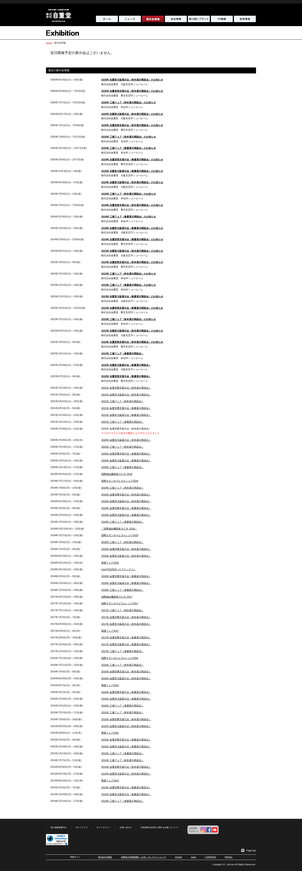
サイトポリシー (104, 827)
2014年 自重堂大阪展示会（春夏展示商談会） (126, 794)
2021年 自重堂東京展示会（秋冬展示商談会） (126, 387)
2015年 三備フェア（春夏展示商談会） (122, 753)
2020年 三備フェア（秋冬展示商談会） (122, 446)
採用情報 (245, 19)
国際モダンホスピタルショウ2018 (119, 535)
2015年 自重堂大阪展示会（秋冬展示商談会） (126, 726)
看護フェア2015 (110, 732)
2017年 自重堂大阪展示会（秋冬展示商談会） (126, 624)
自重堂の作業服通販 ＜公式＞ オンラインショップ (143, 857)
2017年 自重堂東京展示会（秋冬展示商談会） (126, 617)
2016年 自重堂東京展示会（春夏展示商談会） (126, 692)
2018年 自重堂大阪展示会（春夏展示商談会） (126, 583)
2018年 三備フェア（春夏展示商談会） (122, 590)
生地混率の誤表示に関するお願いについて (159, 827)
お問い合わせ (126, 827)
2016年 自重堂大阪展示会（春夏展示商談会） (126, 698)
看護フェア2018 (110, 562)
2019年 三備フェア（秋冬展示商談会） (122, 487)
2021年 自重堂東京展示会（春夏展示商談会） (126, 408)
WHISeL (229, 857)
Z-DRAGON (210, 857)
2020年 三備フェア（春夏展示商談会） (122, 467)
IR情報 (222, 19)
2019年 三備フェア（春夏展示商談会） (122, 521)
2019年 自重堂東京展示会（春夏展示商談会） (126, 508)
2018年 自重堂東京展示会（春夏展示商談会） (126, 576)
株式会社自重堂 (105, 857)
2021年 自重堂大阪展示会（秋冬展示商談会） (126, 394)
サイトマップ (82, 827)
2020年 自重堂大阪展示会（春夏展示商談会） (126, 460)
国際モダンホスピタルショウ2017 (119, 603)
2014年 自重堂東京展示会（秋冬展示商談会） (126, 766)
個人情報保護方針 (59, 827)
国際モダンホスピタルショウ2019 (119, 481)
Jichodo (178, 857)
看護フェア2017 (110, 630)
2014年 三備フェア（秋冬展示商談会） (122, 760)
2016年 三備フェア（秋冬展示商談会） (122, 665)
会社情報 (176, 19)
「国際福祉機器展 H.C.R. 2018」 (119, 528)
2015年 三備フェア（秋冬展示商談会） (122, 712)
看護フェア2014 (110, 780)
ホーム (107, 19)
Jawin (193, 857)
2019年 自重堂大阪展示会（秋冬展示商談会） (126, 501)
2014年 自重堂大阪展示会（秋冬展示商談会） (126, 773)
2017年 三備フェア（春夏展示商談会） (122, 651)
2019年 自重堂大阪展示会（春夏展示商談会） (126, 515)
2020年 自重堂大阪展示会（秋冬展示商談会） (126, 440)
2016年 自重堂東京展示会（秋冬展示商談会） (126, 671)
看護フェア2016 (110, 685)
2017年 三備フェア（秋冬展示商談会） (122, 610)
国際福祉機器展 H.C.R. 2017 (116, 596)
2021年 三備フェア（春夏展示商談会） (122, 421)
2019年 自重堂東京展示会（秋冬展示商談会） (126, 494)
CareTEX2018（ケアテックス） (118, 569)
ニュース (130, 19)
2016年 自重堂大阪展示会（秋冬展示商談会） (126, 678)
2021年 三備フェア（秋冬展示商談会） (122, 401)
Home (49, 43)
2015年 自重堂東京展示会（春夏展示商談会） (126, 739)
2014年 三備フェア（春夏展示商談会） (122, 801)
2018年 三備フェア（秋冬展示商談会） (122, 542)
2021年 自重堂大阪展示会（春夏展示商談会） (126, 415)
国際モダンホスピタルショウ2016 (119, 658)
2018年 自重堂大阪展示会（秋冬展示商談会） (126, 555)
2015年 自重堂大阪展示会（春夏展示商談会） (126, 746)
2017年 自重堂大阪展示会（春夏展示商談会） (126, 644)
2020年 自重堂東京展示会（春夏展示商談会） (126, 453)
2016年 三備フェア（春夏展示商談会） (122, 705)
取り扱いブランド (199, 19)
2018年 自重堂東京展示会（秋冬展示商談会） (126, 549)
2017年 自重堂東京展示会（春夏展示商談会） (126, 637)
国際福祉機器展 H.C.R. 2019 (116, 474)
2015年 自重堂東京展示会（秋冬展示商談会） (126, 719)
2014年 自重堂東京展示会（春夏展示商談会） (126, 787)
